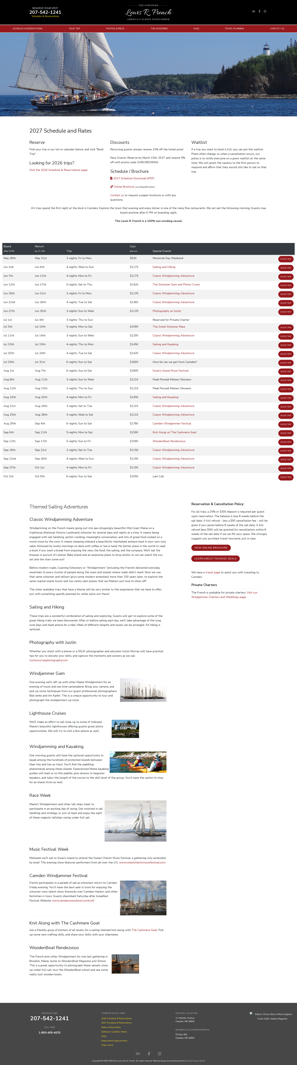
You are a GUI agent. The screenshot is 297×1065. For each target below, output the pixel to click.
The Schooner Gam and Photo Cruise (176, 284)
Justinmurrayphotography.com (48, 660)
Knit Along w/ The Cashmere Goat (174, 432)
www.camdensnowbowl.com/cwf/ (73, 900)
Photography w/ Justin (167, 311)
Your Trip (74, 28)
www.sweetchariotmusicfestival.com (142, 862)
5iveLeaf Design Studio (195, 1061)
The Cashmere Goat (144, 930)
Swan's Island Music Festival (171, 371)
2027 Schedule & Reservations (116, 1022)
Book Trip (286, 259)
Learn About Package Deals (215, 558)
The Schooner (159, 28)
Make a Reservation (111, 1027)
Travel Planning (234, 28)
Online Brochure (123, 187)
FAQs (196, 28)
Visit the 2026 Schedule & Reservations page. (58, 170)
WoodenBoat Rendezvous (169, 441)
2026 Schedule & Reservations (116, 1018)
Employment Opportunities (114, 1040)
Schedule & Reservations (45, 16)
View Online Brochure (211, 547)
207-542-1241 (45, 12)
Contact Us (277, 28)
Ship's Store (107, 1045)
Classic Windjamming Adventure (173, 276)
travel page (212, 572)
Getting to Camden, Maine (114, 1031)
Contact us (117, 195)
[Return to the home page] (148, 12)
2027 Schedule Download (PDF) (133, 178)
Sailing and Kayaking (166, 344)
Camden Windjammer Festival (172, 423)
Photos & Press (115, 28)
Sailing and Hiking (164, 267)
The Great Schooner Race (169, 327)
